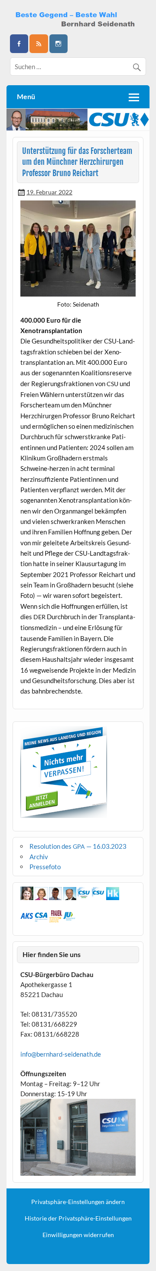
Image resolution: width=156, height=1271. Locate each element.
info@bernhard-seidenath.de (60, 1054)
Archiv (38, 857)
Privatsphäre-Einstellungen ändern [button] (78, 1202)
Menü (26, 96)
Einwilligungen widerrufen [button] (78, 1235)
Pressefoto (45, 867)
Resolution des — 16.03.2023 (78, 846)
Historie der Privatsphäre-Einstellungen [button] (78, 1218)
